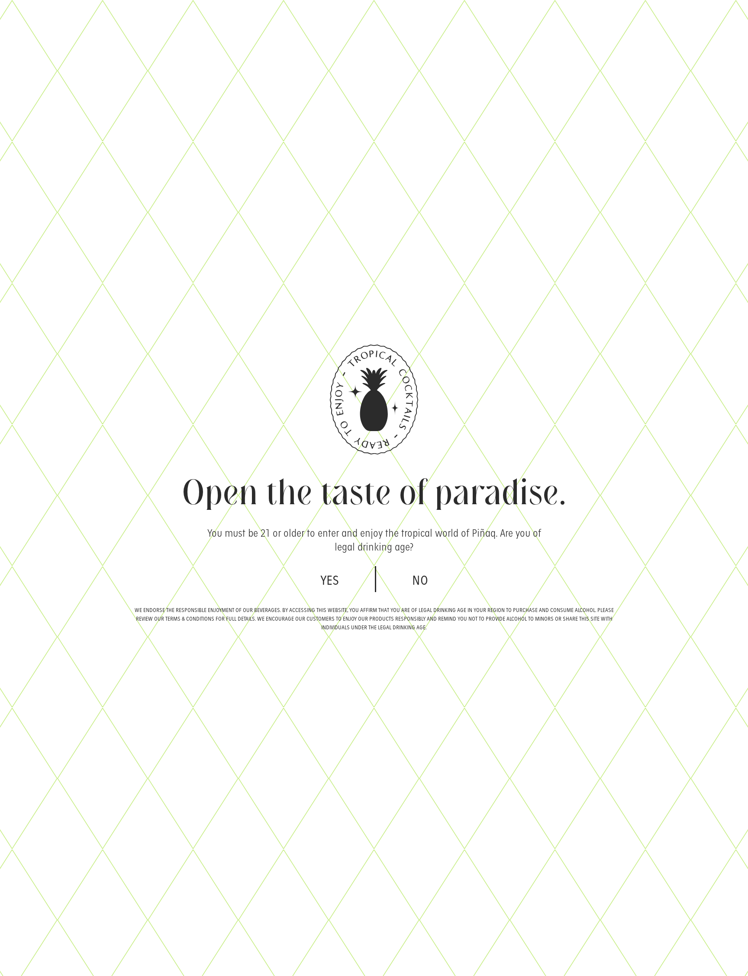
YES (329, 579)
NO (420, 579)
